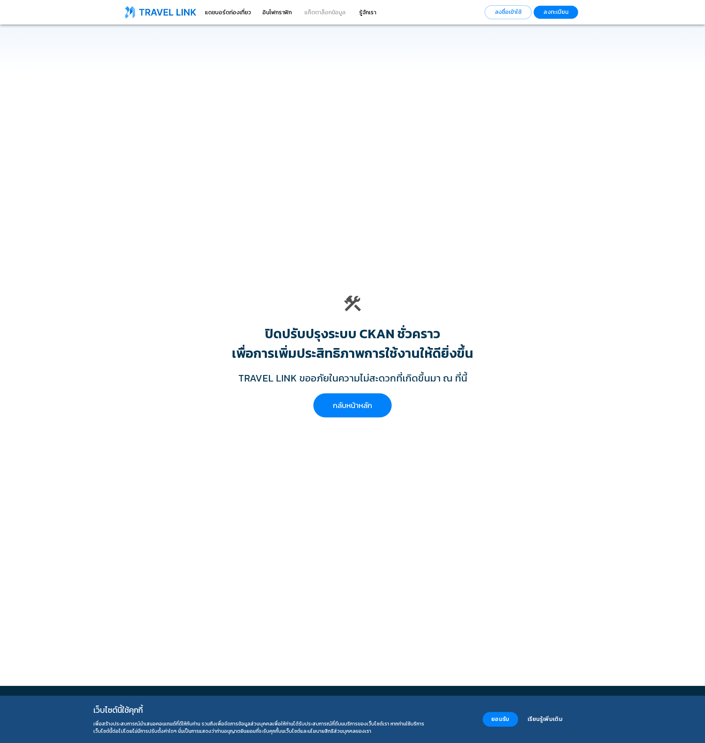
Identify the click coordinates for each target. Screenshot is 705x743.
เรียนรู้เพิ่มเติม (545, 719)
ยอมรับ (500, 719)
